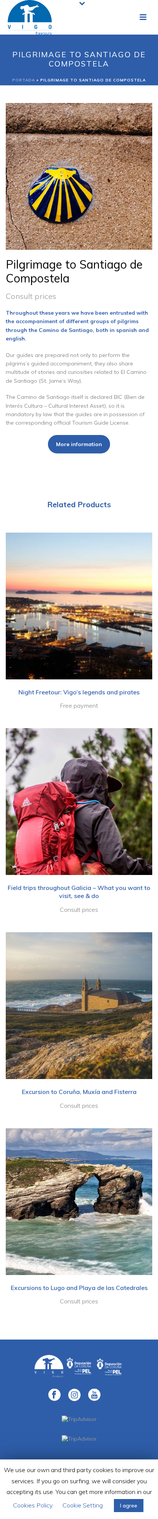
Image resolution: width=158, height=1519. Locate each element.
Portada (23, 80)
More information (79, 444)
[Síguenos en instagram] (74, 1395)
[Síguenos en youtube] (94, 1395)
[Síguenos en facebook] (54, 1395)
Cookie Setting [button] (83, 1505)
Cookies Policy (32, 1505)
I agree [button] (128, 1505)
